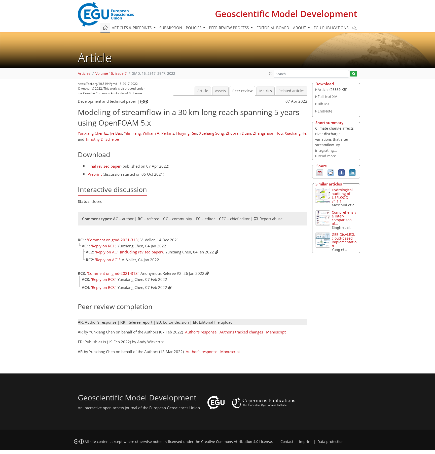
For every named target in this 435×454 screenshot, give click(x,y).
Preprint (95, 174)
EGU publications (331, 27)
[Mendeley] (319, 172)
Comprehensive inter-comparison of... (344, 218)
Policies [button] (194, 27)
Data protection (330, 441)
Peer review (242, 91)
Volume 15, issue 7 (111, 73)
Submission (170, 27)
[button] (271, 73)
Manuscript (276, 331)
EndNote (325, 111)
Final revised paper (104, 166)
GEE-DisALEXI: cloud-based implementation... (344, 240)
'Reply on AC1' (107, 259)
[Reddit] (330, 172)
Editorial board (273, 27)
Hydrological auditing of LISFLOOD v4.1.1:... (342, 195)
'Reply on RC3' (103, 279)
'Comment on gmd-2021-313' (112, 239)
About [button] (300, 27)
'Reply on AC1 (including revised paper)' (129, 251)
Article (202, 91)
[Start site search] (353, 74)
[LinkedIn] (352, 172)
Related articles (291, 91)
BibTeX (323, 103)
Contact (286, 441)
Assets (220, 91)
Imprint (305, 441)
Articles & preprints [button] (132, 27)
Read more (327, 156)
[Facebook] (341, 172)
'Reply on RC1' (103, 245)
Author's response (200, 331)
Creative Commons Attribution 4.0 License (236, 441)
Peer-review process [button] (229, 27)
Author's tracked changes (241, 331)
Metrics (265, 91)
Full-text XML (328, 96)
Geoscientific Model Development (286, 14)
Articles (84, 73)
